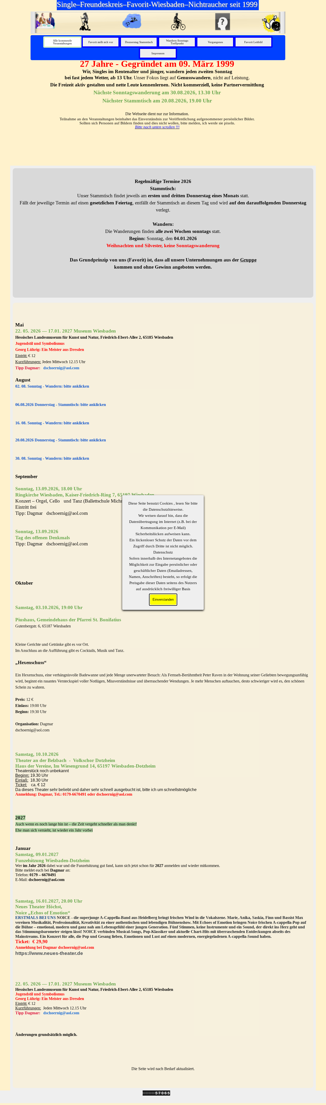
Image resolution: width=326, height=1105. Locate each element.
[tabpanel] (157, 94)
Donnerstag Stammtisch (139, 42)
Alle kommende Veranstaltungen (62, 42)
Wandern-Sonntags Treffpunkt (177, 42)
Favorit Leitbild (253, 42)
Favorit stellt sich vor (100, 42)
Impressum (158, 53)
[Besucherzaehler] (156, 1093)
